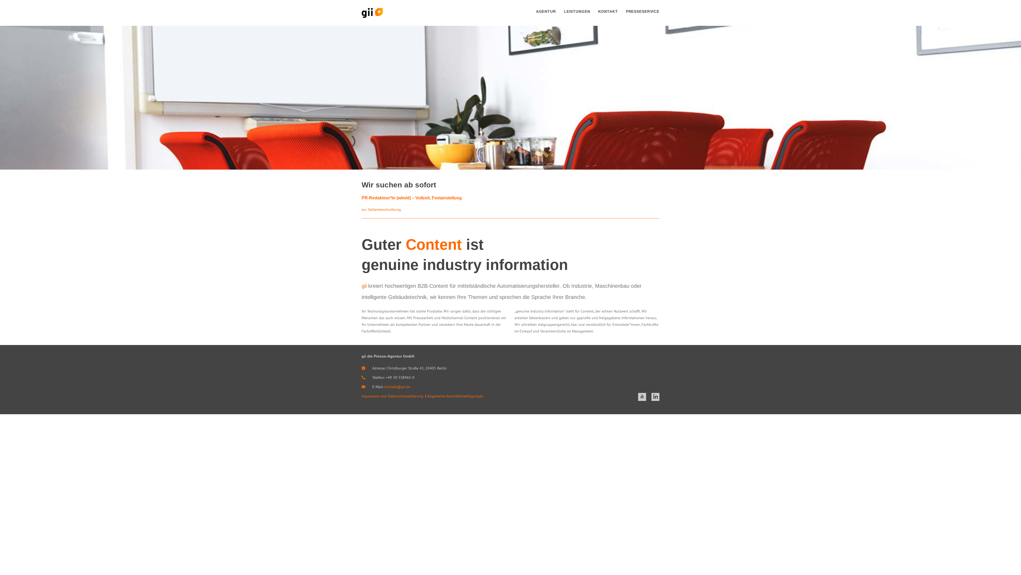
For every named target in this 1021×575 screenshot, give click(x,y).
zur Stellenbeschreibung (381, 209)
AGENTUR (546, 11)
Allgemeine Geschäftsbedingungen (455, 396)
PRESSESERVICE (642, 11)
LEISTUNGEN (577, 11)
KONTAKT (608, 11)
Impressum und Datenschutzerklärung (392, 396)
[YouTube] (642, 397)
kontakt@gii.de (397, 386)
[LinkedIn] (655, 397)
